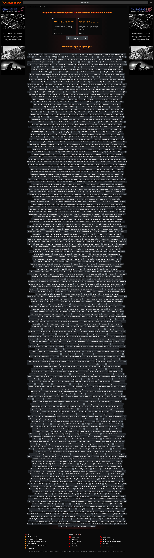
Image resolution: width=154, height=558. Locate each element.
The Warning (95, 479)
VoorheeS (89, 509)
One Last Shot (56, 354)
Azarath (112, 79)
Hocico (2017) (119, 236)
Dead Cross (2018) (73, 147)
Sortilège (112, 426)
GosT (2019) (64, 219)
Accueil (29, 7)
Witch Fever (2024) (79, 519)
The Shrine (105, 474)
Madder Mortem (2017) (91, 299)
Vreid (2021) (115, 509)
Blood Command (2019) (71, 102)
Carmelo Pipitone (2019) (87, 119)
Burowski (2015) (107, 114)
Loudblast (96, 294)
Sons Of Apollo (35, 426)
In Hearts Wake (75, 249)
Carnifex (107, 119)
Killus (102, 269)
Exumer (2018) (32, 194)
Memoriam (105, 311)
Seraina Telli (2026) (75, 406)
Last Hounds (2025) (117, 279)
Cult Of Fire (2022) (45, 139)
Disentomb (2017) (34, 166)
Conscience (49, 132)
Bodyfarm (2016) (66, 104)
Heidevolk (95, 231)
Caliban (88, 117)
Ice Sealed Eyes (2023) (88, 244)
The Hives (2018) (37, 464)
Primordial (82, 376)
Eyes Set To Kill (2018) (43, 194)
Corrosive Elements (36, 134)
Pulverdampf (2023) (96, 379)
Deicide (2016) (66, 154)
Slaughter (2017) (86, 419)
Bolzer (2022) (97, 104)
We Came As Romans (86, 514)
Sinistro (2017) (110, 414)
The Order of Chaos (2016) (64, 471)
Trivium (100, 491)
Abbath (30, 57)
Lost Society (87, 294)
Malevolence (98, 301)
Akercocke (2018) (32, 62)
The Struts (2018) (82, 476)
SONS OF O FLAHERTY (48, 426)
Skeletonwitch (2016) (62, 416)
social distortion (117, 421)
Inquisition (120, 251)
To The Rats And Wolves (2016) (90, 486)
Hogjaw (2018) (31, 239)
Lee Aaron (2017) (121, 281)
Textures (64, 449)
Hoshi (37, 241)
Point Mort (35, 371)
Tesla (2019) (39, 449)
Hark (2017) (114, 226)
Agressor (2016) (109, 59)
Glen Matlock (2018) (75, 214)
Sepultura (54, 406)
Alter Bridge (93, 64)
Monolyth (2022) (54, 324)
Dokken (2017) (34, 169)
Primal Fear (61, 376)
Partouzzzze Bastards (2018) (71, 364)
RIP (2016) (105, 391)
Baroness (83, 84)
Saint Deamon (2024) (86, 399)
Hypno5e (123, 241)
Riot (98, 391)
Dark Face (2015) (122, 142)
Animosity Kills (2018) (116, 67)
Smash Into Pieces (88, 421)
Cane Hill (44, 119)
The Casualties (66, 454)
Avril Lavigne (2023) (93, 79)
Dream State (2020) (106, 171)
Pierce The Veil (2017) (60, 369)
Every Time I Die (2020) (102, 189)
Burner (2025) (55, 114)
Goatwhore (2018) (120, 214)
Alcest (56, 62)
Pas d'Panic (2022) (85, 364)
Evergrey (91, 189)
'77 (30, 54)
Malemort (88, 301)
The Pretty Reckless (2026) (118, 471)
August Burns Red (118, 77)
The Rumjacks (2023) (83, 474)
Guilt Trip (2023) (37, 224)
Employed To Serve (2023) (92, 184)
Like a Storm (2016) (45, 289)
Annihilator (53, 69)
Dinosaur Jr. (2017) (44, 164)
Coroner (76, 132)
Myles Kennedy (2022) (73, 331)
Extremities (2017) (119, 191)
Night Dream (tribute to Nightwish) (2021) (94, 339)
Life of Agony (33, 289)
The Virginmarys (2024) (63, 479)
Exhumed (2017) (52, 191)
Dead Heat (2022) (100, 147)
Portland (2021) (104, 371)
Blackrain (51, 99)
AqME (120, 69)
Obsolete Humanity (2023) (73, 349)
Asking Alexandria (67, 74)
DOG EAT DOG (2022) (118, 166)
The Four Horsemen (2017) (93, 459)
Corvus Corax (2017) (49, 134)
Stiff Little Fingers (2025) (57, 434)
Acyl (96, 57)
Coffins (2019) (46, 129)
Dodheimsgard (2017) (106, 166)
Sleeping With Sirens (37, 421)
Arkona (98, 72)
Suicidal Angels (47, 439)
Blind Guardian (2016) (105, 99)
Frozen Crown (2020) (46, 209)
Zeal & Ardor (75, 526)
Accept (60, 57)
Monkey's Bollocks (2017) (118, 321)
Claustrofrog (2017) (113, 127)
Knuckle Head (119, 271)
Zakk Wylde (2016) (122, 524)
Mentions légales (33, 537)
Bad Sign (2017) (107, 82)
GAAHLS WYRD (33, 211)
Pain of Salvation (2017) (34, 361)
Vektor (53, 504)
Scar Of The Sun (95, 401)
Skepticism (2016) (74, 416)
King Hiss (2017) (57, 271)
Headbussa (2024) (107, 229)
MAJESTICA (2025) (65, 301)
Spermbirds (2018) (63, 429)
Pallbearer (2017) (66, 361)
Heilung (103, 231)
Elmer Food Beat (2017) (38, 184)
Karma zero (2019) (71, 266)
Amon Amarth (121, 64)
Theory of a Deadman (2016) (66, 481)
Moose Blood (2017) (116, 324)
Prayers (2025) (90, 374)
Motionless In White (116, 326)
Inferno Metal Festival (91, 251)
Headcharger (117, 229)
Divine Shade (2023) (80, 166)
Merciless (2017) (59, 314)
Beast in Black (53, 87)
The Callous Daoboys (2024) (52, 454)
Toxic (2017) (61, 489)
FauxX (123, 194)
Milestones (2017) (75, 319)
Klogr (93, 271)
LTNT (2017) (115, 294)
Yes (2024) (88, 524)
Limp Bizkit (64, 289)
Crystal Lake (119, 137)
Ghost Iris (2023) (33, 214)
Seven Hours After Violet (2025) (50, 409)
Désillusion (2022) (120, 156)
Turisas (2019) (84, 494)
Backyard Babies (49, 82)
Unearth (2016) (53, 499)
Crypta (89, 137)
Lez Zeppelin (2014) (118, 286)
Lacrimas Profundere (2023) (49, 279)
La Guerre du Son (116, 276)
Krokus (71, 276)
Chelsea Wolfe (91, 124)
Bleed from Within (70, 99)
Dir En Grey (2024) (65, 164)
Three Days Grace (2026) (34, 484)
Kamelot (94, 264)
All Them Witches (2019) (42, 64)
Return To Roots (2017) (37, 391)
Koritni (97, 274)
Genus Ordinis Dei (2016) (89, 211)
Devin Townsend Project (118, 159)
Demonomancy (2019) (35, 156)
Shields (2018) (119, 409)
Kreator (43, 276)
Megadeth (33, 311)
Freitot (111, 206)
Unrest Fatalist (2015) (87, 499)
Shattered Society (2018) (108, 409)
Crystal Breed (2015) (108, 137)
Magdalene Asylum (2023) (116, 299)
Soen (42, 424)
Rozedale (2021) (87, 396)
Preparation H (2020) (100, 374)
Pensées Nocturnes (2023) (41, 366)
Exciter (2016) (33, 191)
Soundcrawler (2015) (50, 429)
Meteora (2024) (32, 316)
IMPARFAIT (90, 246)
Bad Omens (85, 82)
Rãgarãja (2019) (99, 381)
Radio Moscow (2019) (88, 381)
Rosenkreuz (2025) (43, 396)
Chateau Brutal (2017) (80, 124)
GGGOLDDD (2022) (113, 211)
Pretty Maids (120, 374)
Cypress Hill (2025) (80, 139)
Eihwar (122, 179)
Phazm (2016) (116, 366)
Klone (99, 271)
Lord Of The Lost (41, 294)
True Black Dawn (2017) (41, 494)
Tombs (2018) (103, 486)
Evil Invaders (114, 189)
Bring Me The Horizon (65, 109)
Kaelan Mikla (67, 264)
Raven (68, 384)
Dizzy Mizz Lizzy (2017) (93, 166)
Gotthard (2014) (72, 219)
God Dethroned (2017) (39, 216)
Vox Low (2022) (107, 509)
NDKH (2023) (93, 334)
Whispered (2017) (70, 516)
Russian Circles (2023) (120, 396)
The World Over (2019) (36, 481)
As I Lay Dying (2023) (108, 72)
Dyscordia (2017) (105, 176)
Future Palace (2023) (119, 209)
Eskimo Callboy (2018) (46, 189)
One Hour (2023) (46, 354)
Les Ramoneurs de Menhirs (54, 286)
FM (33, 204)
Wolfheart (42, 521)
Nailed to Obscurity (37, 334)
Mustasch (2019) (119, 329)
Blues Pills (47, 104)
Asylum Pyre (119, 74)
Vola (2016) (60, 509)
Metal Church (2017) (109, 314)
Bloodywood (38, 104)
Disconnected (120, 164)
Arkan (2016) (91, 72)
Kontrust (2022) (90, 274)
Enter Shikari (33, 186)
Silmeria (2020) (63, 414)
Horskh (30, 241)
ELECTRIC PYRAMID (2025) (93, 181)
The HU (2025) (47, 464)
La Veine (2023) (36, 279)
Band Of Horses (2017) (73, 84)
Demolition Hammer (102, 154)
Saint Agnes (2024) (74, 399)
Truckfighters (116, 491)
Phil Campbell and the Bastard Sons (41, 369)
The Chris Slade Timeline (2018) (116, 454)
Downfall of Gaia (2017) (117, 169)
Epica (92, 186)
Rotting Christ (65, 396)
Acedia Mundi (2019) (81, 57)
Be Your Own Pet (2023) (120, 84)
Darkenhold (73, 144)
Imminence (56, 246)
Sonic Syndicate (118, 424)
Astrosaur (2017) (109, 74)
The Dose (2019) (67, 459)
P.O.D (103, 359)
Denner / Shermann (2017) (66, 156)
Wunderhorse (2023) (112, 521)
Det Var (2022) (54, 159)
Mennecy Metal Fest (117, 311)
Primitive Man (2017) (72, 376)
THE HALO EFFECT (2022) (93, 461)
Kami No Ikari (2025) (118, 264)
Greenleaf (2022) (79, 221)
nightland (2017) (120, 339)
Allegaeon (53, 64)
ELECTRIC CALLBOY (79, 181)
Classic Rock (75, 546)
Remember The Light (35, 389)
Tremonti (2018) (120, 489)
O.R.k (122, 346)
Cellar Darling (43, 124)
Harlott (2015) (122, 226)
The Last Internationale (39, 466)
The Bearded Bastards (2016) (71, 451)
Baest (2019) (40, 84)
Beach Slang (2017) (33, 87)
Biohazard (60, 92)
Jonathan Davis (116, 259)
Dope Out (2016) (69, 169)
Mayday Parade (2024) (94, 309)
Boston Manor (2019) (84, 107)
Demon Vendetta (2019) (116, 154)
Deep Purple (101, 152)
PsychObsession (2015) (68, 379)
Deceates (74, 152)
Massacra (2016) (100, 306)
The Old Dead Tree (34, 471)
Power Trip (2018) (34, 374)
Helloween (83, 234)
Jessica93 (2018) (86, 256)
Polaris (51, 371)
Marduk (104, 304)
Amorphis (35, 67)
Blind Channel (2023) (92, 99)
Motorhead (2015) (49, 329)
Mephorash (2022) (49, 314)
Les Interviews (107, 537)
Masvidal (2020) (36, 309)
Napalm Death (62, 334)
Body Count (56, 104)
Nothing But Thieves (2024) (36, 346)
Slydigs (65, 421)
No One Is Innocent (96, 341)
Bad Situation (117, 82)
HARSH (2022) (35, 229)
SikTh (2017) (42, 414)
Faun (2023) (116, 194)
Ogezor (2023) (71, 351)
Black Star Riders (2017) (49, 97)
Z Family (112, 524)
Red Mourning (46, 386)
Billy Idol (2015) (32, 92)
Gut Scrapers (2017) (67, 224)
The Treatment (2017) (116, 476)
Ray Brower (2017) (86, 384)
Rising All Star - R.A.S (38, 394)
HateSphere (59, 229)
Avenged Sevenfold (80, 79)
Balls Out (48, 84)
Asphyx (77, 74)
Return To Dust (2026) (119, 389)
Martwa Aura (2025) (78, 306)
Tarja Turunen (56, 446)
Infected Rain (78, 251)
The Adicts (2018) (97, 449)
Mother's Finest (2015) (93, 326)
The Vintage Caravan (48, 479)
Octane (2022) (114, 349)
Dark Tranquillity (63, 144)
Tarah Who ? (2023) (45, 446)
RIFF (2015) (81, 391)
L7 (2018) (107, 276)
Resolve (97, 389)
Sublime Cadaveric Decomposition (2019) (103, 436)
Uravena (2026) (32, 501)
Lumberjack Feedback (119, 296)
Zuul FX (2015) (84, 526)
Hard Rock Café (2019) (87, 226)
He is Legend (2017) (96, 229)
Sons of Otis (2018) (62, 426)
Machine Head (78, 299)
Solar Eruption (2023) (59, 424)
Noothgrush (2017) (66, 344)
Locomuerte (59, 291)
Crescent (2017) (35, 137)
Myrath (83, 331)
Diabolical (67, 161)
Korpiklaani (112, 274)
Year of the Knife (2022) (78, 524)
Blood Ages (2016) (58, 102)
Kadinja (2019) (58, 264)
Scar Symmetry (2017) (107, 401)
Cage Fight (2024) (64, 117)
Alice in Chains (96, 62)
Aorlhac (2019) (92, 69)
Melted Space (75, 311)
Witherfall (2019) (106, 519)
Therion (97, 481)
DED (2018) (82, 152)
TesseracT (46, 449)
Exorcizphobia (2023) (98, 191)
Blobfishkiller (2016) (47, 102)
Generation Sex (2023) (75, 211)
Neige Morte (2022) (75, 336)
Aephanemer (36, 59)
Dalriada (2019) (80, 142)
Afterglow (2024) (72, 59)
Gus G (57, 224)
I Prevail (67, 244)
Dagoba (121, 139)
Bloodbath (93, 102)
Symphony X (43, 444)
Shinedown (34, 411)
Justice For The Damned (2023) (104, 261)
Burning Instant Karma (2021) (80, 114)
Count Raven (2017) (74, 134)
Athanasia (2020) (44, 77)
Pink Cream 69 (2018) (72, 369)
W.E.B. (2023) (50, 511)
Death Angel (106, 149)
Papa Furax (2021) (101, 361)
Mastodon (121, 306)
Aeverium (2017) (62, 59)
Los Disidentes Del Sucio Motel (73, 294)
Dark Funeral (34, 144)
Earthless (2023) (62, 179)
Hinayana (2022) (95, 236)
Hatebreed (49, 229)
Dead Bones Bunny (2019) (45, 147)
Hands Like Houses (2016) (35, 226)
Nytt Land (115, 346)
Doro (99, 169)
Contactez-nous (32, 543)
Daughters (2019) (105, 144)
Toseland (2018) (33, 489)
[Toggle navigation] (150, 2)
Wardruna (120, 511)
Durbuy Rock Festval (106, 174)
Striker (77, 436)
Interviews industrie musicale (112, 541)
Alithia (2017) (30, 64)
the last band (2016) (115, 464)
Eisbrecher (60, 181)
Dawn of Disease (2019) (118, 144)
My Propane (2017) (46, 331)
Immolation (66, 246)
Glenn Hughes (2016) (87, 214)
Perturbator (77, 366)
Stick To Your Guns (34, 434)
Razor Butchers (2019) (109, 384)
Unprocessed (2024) (75, 499)
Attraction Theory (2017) (78, 77)
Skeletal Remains (50, 416)
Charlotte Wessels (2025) (66, 124)
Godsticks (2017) (87, 216)
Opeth (80, 354)
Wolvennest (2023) (53, 521)
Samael (96, 399)
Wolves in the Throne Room (67, 521)
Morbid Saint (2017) (37, 326)
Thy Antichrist (85, 484)
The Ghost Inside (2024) (38, 461)
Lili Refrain (54, 289)
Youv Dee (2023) (103, 524)
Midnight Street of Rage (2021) (117, 316)
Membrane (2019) (95, 311)
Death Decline (116, 149)
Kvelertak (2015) (80, 276)
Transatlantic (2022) (90, 489)
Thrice (44, 484)
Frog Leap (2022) (120, 206)
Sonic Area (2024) (106, 424)
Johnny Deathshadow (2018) (102, 259)
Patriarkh (103, 364)
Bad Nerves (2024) (75, 82)
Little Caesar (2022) (119, 289)
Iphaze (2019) (77, 254)
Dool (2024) (60, 169)
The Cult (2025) (46, 456)
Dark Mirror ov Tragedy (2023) (48, 144)
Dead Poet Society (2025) (39, 149)
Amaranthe (103, 64)
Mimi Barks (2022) (86, 319)
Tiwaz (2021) (77, 486)
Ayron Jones (104, 79)
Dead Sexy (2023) (51, 149)
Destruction (45, 159)
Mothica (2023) (104, 326)
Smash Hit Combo (75, 421)
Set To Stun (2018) (110, 406)
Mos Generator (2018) (66, 326)
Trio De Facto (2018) (82, 491)
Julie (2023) (78, 261)
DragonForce (75, 171)
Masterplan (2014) (111, 306)
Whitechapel (91, 516)
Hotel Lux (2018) (58, 241)
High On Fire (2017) (59, 236)
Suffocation (36, 439)
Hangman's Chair (48, 226)
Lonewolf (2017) (91, 291)
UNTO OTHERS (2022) (111, 499)
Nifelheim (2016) (66, 339)
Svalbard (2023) (62, 441)
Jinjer (119, 256)
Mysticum (109, 331)
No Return (107, 341)
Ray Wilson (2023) (96, 384)
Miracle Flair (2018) (34, 321)
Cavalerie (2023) (105, 122)
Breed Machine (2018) (51, 109)
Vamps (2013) (81, 501)
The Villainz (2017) (36, 479)
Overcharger (120, 356)
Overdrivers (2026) (39, 359)
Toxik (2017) (80, 489)
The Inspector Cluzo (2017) (59, 464)
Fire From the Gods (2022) (41, 199)
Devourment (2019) (46, 161)
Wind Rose (48, 519)
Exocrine (81, 191)
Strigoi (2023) (69, 436)
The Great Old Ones (66, 461)
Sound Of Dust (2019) (38, 429)
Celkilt (34, 124)
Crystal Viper (34, 139)
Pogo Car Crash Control (115, 369)
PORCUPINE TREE (68, 371)
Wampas (101, 511)
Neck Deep (31, 336)
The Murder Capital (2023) (55, 469)
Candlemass (36, 119)
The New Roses (68, 469)
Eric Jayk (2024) (121, 186)
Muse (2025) (110, 329)
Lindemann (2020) (74, 289)
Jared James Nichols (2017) (39, 256)
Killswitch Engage (92, 269)
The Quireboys (46, 474)
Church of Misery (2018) (85, 127)
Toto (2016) (53, 489)
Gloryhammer (99, 214)
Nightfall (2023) (111, 339)
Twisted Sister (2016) (113, 494)
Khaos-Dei (62, 269)
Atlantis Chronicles (56, 77)
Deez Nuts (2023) (111, 152)
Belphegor (94, 87)
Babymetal (120, 79)
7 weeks (73, 54)
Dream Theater (117, 171)
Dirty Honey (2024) (100, 164)
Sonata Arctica (95, 424)
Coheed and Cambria (57, 129)
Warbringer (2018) (110, 511)
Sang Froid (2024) (105, 399)
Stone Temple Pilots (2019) (110, 434)
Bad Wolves (31, 84)
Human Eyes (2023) (102, 241)
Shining (42, 411)
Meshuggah (98, 314)
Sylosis (120, 441)
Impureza (46, 249)
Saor (124, 399)
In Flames (65, 249)
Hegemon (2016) (86, 231)
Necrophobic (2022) (53, 336)
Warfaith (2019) (31, 514)
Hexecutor (117, 234)
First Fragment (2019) (91, 199)
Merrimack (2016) (78, 314)
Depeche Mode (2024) (80, 156)
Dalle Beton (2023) (69, 142)
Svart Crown (71, 441)
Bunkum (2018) (46, 114)
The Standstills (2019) (48, 476)
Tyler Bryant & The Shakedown (38, 496)
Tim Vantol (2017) (48, 486)
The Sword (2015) (92, 476)
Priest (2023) (31, 376)
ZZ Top (92, 526)
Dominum (43, 169)
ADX (124, 57)
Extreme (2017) (109, 191)
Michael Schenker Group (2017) (89, 316)
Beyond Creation (69, 89)
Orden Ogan (54, 356)
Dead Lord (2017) (121, 147)
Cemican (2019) (54, 124)
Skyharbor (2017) (61, 419)
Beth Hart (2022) (43, 89)
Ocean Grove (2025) (95, 349)
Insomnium (49, 254)
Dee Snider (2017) (91, 152)
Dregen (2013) (43, 174)
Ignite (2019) (107, 244)
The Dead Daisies (93, 456)
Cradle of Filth (99, 134)
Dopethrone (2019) (90, 169)
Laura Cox (63, 281)
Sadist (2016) (64, 399)
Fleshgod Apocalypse (78, 201)
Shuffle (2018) (80, 411)
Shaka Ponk (84, 409)
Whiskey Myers (58, 516)
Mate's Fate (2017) (46, 309)
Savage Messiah (58, 401)
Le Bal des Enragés (87, 281)
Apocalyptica (102, 69)
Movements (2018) (71, 329)
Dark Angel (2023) (111, 142)
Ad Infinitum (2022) (105, 57)
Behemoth (75, 87)
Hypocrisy (31, 244)
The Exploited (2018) (78, 459)
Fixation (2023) (49, 201)
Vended (60, 504)
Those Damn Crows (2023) (109, 481)
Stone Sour (97, 434)
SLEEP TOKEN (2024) (120, 419)
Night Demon (76, 339)
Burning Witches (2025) (95, 114)
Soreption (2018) (103, 426)
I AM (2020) (48, 244)
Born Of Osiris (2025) (61, 107)
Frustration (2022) (58, 209)
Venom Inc (75, 504)
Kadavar (49, 264)
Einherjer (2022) (51, 181)
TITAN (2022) (69, 486)
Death (97, 149)
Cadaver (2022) (54, 117)
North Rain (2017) (87, 344)
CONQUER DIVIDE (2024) (38, 132)
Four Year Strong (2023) (108, 204)
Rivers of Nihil (81, 394)
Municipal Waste (100, 329)
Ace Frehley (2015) (70, 57)
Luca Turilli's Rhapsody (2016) (35, 296)
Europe (73, 189)
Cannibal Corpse (55, 119)
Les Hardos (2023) (105, 284)
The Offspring (118, 469)
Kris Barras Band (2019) (54, 276)
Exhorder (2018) (42, 191)
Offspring (62, 351)
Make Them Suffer (77, 301)
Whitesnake (101, 516)
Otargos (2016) (86, 356)
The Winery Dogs (117, 479)
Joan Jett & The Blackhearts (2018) (64, 259)
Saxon (85, 401)
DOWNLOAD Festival (37, 171)
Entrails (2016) (75, 186)
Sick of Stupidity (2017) (108, 411)
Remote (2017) (47, 389)
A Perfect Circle (108, 54)
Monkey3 (36, 324)
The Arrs (36, 451)
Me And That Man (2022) (115, 309)
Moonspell (105, 324)
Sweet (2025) (90, 441)
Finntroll (118, 196)
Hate (42, 229)
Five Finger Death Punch (36, 201)
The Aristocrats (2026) (119, 449)
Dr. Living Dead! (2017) (64, 171)
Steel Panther (84, 431)
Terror (31, 449)
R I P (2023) (78, 381)
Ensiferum (109, 184)
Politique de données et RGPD (36, 541)
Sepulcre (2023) (45, 406)
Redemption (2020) (93, 386)
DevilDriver (83, 159)
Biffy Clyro (120, 89)
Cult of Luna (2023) (56, 139)
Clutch (122, 127)
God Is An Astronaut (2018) (53, 216)
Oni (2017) (66, 354)
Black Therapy (75, 97)
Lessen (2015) (108, 286)
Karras (90, 266)
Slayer (101, 419)
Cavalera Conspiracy (93, 122)
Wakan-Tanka (68, 511)
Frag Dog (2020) (45, 206)
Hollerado (66, 239)
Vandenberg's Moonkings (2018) (95, 501)
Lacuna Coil (61, 279)
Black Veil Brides (87, 97)
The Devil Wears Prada (119, 456)
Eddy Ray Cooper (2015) (74, 179)
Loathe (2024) (50, 291)
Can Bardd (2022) (110, 117)
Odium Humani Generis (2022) (38, 351)
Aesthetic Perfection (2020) (50, 59)
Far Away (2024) (94, 194)
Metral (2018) (41, 316)
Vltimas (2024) (45, 509)
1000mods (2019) (38, 54)
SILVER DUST (72, 414)
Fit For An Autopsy (113, 199)
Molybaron (106, 321)
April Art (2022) (112, 69)
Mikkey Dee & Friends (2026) (61, 319)
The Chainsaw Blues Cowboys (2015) (82, 454)
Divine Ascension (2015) (67, 166)
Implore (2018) (38, 249)
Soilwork (48, 424)
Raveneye (75, 384)
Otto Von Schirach (96, 356)
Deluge (81, 154)
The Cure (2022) (55, 456)
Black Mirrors (70, 94)
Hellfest (65, 234)
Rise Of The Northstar (115, 391)
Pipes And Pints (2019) (86, 369)
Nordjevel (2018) (77, 344)
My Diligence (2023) (34, 331)
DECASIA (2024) (65, 152)
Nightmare (33, 341)
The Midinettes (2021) (116, 466)
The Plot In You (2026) (104, 471)
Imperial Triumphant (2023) (115, 246)
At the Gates (34, 77)
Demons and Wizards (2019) (49, 156)
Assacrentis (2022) (86, 74)
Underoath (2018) (43, 499)
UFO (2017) (64, 496)
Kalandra (77, 264)
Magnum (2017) (44, 301)
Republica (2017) (88, 389)
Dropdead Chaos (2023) (54, 174)
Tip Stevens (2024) (59, 486)
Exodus (88, 191)
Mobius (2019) (98, 321)
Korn (104, 274)
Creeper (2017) (119, 134)
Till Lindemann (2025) (36, 486)
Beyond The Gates (94, 89)
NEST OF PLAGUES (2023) (95, 336)
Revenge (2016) (49, 391)
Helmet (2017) (100, 234)
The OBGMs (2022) (107, 469)
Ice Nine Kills (76, 244)
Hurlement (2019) (113, 241)
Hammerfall (107, 224)
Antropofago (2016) (82, 69)
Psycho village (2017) (54, 379)
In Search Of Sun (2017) (102, 249)
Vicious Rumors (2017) (48, 506)
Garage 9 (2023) (52, 211)
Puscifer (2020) (33, 381)
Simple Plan (90, 414)
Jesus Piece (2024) (96, 256)
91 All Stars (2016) (83, 54)
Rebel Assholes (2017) (35, 386)
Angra (79, 67)
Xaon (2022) (38, 524)
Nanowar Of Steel (50, 334)
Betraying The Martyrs (55, 89)
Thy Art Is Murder (97, 484)
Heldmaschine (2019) (113, 231)
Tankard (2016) (119, 444)
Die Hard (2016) (90, 161)
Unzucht (121, 499)
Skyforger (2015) (51, 419)
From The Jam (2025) (34, 209)
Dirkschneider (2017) (76, 164)
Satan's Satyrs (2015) (38, 401)
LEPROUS (71, 284)
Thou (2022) (121, 481)
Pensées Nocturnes (55, 366)
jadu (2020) (103, 254)
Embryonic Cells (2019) (68, 184)
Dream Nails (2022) (95, 171)
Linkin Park (99, 289)
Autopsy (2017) (42, 79)
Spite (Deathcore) (104, 429)
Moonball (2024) (75, 324)
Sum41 (98, 439)
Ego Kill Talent (104, 179)
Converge (58, 132)
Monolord (44, 324)
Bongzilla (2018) (116, 104)
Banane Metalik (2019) (59, 84)
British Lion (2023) (78, 109)
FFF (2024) (97, 196)
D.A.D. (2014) (97, 139)
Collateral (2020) (70, 129)
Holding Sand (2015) (56, 239)
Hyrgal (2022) (39, 244)
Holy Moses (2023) (104, 239)
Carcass (76, 119)
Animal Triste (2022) (89, 67)
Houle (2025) (67, 241)
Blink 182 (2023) (117, 99)
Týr (50, 496)
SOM (87, 424)
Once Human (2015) (35, 354)
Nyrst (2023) (107, 346)
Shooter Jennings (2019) (68, 411)
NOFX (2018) (46, 344)
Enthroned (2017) (53, 186)
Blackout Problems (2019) (39, 99)
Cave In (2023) (114, 122)
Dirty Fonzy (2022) (88, 164)
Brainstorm (106, 107)
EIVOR (68, 181)
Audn (97, 77)
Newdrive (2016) (44, 339)
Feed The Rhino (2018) (67, 196)
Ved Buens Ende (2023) (120, 501)
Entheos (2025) (44, 186)
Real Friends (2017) (121, 384)
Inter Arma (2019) (59, 254)
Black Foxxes (33, 94)
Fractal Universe (34, 206)
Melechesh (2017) (65, 311)
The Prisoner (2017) (35, 474)
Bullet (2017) (94, 112)
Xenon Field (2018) (47, 524)
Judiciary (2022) (69, 261)
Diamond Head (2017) (79, 161)
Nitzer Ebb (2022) (71, 341)
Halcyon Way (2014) (87, 224)
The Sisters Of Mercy (117, 474)
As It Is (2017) (118, 72)
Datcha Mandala (84, 144)
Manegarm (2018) (48, 304)
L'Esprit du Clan (98, 276)
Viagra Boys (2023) (36, 506)
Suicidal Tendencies (60, 439)
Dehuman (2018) (57, 154)
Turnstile (92, 494)
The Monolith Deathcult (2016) (39, 469)
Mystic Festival (99, 331)
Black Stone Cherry (63, 97)
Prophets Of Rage (33, 379)
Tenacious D (110, 446)
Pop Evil (58, 371)
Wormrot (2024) (92, 521)
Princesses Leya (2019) (94, 376)
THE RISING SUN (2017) (71, 474)
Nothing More (49, 346)
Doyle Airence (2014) (50, 171)
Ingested (103, 251)
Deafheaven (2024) (89, 149)
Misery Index (55, 321)
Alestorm (76, 62)
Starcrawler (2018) (116, 429)
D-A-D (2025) (89, 139)
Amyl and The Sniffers (46, 67)
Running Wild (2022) (107, 396)
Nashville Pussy (83, 334)
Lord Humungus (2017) (118, 291)
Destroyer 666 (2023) (33, 159)
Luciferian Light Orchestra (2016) (89, 296)
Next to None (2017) (55, 339)
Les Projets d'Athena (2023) (38, 286)
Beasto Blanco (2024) (65, 87)
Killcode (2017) (72, 269)
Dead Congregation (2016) (60, 147)
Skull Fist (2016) (32, 419)
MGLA (48, 316)
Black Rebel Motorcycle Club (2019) (99, 94)
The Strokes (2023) (71, 476)
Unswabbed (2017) (99, 499)
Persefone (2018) (67, 366)
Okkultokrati (89, 351)
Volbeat (67, 509)
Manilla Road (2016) (77, 304)
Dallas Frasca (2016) (57, 142)
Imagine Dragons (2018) (45, 246)
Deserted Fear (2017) (108, 156)
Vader (57, 501)
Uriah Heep (41, 501)
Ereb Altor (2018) (110, 186)
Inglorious (111, 251)
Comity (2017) (101, 129)
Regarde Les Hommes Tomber (115, 386)
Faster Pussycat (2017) (106, 194)
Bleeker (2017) (82, 99)
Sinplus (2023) (119, 414)
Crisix (43, 137)
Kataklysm (108, 266)
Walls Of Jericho (79, 511)
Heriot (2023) (109, 234)
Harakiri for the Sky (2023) (73, 226)
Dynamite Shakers (93, 176)
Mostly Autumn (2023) (80, 326)
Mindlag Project (111, 319)
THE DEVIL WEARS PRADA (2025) (41, 459)
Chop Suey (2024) (59, 127)
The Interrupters (73, 464)
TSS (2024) (66, 494)
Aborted (46, 57)
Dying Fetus (56, 176)
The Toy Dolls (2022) (104, 476)
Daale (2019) (113, 139)
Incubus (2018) (59, 251)
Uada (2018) (57, 496)
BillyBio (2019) (51, 92)
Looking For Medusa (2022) (104, 291)
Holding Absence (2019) (42, 239)
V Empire (50, 501)
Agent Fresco (98, 59)
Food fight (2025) (60, 204)
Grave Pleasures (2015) (48, 221)
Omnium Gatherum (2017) (117, 351)
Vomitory (81, 509)
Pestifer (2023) (86, 366)
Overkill (48, 359)
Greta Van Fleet (90, 221)
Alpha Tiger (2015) (83, 64)
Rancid (39, 384)
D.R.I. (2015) (105, 139)
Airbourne (117, 59)
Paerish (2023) (110, 359)
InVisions (68, 254)
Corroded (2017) (100, 132)
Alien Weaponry (120, 62)
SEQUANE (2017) (64, 406)
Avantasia (61, 79)
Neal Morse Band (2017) (115, 334)
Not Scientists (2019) (118, 344)
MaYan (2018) (83, 309)
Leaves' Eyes (111, 281)
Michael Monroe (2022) (59, 316)
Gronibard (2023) (119, 221)
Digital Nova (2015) (112, 161)
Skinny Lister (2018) (108, 416)
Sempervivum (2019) (101, 404)
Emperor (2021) (80, 184)
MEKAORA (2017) (54, 311)
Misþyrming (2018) (77, 321)
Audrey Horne (106, 77)
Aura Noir (32, 79)
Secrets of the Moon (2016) (70, 404)
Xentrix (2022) (57, 524)
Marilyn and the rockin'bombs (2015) (39, 306)
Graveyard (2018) (59, 221)
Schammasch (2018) (36, 404)
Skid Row (83, 416)
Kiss (75, 271)
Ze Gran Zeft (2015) (64, 526)
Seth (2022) (119, 406)
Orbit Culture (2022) (34, 356)
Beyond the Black (81, 89)
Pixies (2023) (96, 369)
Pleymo (103, 369)
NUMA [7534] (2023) (88, 346)
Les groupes (75, 537)
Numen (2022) (99, 346)
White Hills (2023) (80, 516)
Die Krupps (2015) (100, 161)
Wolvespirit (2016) (82, 521)
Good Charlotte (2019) (115, 216)
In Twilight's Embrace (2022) (36, 251)
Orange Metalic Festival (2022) (104, 354)
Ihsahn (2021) (122, 244)
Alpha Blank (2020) (72, 64)
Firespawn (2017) (69, 199)
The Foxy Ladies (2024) (107, 459)
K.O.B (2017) (117, 261)
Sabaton (30, 399)
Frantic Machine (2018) (77, 206)
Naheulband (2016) (120, 331)
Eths (67, 189)
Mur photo (106, 544)
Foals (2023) (40, 204)
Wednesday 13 (112, 514)
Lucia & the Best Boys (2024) (52, 296)
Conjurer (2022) (118, 129)
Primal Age (52, 376)
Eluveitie (49, 184)
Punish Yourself (108, 379)
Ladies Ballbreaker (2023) (74, 279)
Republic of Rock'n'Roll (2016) (75, 389)
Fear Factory (37, 196)
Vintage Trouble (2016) (91, 506)
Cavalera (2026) (81, 122)
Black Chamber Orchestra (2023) (85, 92)
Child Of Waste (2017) (34, 127)
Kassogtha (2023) (99, 266)
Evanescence (82, 189)
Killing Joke (81, 269)
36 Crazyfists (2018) (57, 54)
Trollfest (107, 491)
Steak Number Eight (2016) (71, 431)
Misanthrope (44, 321)
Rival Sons (71, 394)
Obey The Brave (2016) (42, 349)
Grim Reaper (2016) (102, 221)
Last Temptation (43, 281)
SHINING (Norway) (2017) (54, 411)
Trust (51, 494)
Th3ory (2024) (72, 449)
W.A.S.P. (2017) (41, 511)
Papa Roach (111, 361)
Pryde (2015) (44, 379)
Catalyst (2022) (58, 122)
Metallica (119, 314)
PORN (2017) (79, 371)
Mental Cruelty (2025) (37, 314)
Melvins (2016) (85, 311)
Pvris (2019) (51, 381)
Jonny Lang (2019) (38, 261)
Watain (53, 514)
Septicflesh (35, 406)
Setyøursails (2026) (36, 409)
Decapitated (55, 152)
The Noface (97, 469)
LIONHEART (108, 289)
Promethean (115, 376)
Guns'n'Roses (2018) (48, 224)
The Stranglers (59, 476)
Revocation (58, 391)
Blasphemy (59, 99)
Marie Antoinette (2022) (115, 304)
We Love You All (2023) (100, 514)
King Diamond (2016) (111, 269)
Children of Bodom (47, 127)
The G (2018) (117, 459)
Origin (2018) (63, 356)
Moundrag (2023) (59, 329)
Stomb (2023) (75, 434)
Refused (102, 386)
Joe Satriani (89, 259)
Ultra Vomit (105, 496)
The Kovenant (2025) (103, 464)
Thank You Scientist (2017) (85, 449)
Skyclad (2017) (42, 419)
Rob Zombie (102, 394)
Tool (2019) (120, 486)
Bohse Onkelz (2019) (77, 104)
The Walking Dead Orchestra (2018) (79, 479)
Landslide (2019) (106, 279)
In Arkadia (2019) (56, 249)
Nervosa (84, 336)
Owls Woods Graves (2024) (68, 359)
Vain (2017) (64, 501)
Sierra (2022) (34, 414)
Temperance (92, 446)
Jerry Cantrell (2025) (63, 256)
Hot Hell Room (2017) (46, 241)
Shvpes (87, 411)
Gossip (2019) (55, 219)
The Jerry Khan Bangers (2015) (88, 464)
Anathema (58, 67)
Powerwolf (67, 374)
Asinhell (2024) (56, 74)
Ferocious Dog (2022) (79, 196)
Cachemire (44, 117)
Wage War (58, 511)
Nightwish (42, 341)
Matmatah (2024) (56, 309)
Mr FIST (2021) (89, 329)
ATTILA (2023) (67, 77)
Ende (102, 184)
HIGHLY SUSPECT (83, 236)
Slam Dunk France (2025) (74, 419)
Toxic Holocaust (70, 489)
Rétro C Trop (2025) (107, 389)
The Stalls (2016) (36, 476)
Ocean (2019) (84, 349)
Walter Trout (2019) (91, 511)
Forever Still (80, 204)
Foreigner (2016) (71, 204)
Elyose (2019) (57, 184)
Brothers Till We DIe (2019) (116, 109)
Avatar (69, 79)
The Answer (107, 449)
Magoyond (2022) (54, 301)
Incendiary (49, 251)
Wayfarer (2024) (62, 514)
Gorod (48, 219)
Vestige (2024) (109, 504)
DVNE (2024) (47, 176)
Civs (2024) (96, 127)
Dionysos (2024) (54, 164)
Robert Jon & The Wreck (115, 394)
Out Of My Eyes (109, 356)
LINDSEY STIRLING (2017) (87, 289)
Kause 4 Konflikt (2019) (43, 269)
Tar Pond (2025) (35, 446)
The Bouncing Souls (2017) (37, 454)
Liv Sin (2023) (32, 291)
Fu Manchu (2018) (69, 209)
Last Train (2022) (54, 281)
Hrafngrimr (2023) (91, 241)
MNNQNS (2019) (88, 321)
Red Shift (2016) (57, 386)
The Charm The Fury (99, 454)
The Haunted (105, 461)
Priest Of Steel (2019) (41, 376)
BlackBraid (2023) (98, 97)
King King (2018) (67, 271)
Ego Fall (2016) (94, 179)
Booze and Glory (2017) (39, 107)
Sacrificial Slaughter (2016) (52, 399)
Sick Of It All (96, 411)
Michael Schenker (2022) (73, 316)
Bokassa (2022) (88, 104)
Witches (88, 519)
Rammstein (31, 384)
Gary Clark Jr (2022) (63, 211)
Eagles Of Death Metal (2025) (36, 179)
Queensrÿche (69, 381)
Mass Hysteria (89, 306)
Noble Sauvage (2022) (36, 344)
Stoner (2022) (122, 434)
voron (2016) (98, 509)
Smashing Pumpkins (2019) (103, 421)
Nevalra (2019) (107, 336)
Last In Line (32, 281)
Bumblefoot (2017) (36, 114)
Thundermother (62, 484)
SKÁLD (40, 416)
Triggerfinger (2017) (70, 491)
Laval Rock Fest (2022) (74, 281)
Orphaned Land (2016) (75, 356)
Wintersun (68, 519)
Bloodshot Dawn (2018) (117, 102)
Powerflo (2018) (44, 374)
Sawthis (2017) (77, 401)
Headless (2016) (32, 231)
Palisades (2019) (55, 361)
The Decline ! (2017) (105, 456)
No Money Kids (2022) (83, 341)
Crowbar (67, 137)
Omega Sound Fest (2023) (102, 351)
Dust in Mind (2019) (37, 176)
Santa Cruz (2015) (116, 399)
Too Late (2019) (112, 486)
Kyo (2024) (89, 276)
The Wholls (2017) (106, 479)
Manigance (66, 304)
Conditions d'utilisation (35, 539)
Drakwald (84, 171)
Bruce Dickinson (36, 112)
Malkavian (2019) (108, 301)
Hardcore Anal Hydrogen (102, 226)
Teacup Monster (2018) (81, 446)
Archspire (74, 72)
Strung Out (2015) (86, 436)
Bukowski (86, 112)
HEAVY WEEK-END (74, 231)
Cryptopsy (97, 137)
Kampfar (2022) (48, 266)
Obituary (52, 349)
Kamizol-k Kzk (37, 266)
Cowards (90, 134)
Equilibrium (100, 186)
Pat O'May (94, 364)
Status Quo (48, 431)
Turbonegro (74, 494)
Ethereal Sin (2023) (58, 189)
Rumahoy (96, 396)
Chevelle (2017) (118, 124)
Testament (55, 449)
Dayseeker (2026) (32, 147)
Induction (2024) (68, 251)
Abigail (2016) (38, 57)
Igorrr (114, 244)
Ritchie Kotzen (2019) (52, 394)
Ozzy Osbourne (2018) (94, 359)
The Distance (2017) (56, 459)
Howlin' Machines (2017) (78, 241)
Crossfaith (58, 137)
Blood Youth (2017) (84, 102)
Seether (81, 404)
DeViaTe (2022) (63, 159)
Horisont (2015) (114, 239)
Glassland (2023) (64, 214)
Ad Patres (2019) (116, 57)
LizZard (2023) (41, 291)
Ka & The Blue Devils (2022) (37, 264)
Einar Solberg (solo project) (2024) (37, 181)
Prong (123, 376)
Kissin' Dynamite (84, 271)
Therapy (90, 481)
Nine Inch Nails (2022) (59, 341)
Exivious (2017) (72, 191)
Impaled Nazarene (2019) (78, 246)
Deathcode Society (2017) (34, 152)
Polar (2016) (44, 371)
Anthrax (72, 69)
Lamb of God (86, 279)
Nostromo (107, 344)
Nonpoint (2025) (55, 344)
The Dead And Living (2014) (79, 456)
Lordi (50, 294)
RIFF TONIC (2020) (91, 391)
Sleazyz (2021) (109, 419)
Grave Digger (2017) (35, 221)
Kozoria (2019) (35, 276)
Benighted (33, 89)
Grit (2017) (111, 221)
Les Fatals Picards (93, 284)
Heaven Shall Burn (61, 231)
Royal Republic (76, 396)
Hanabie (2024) (117, 224)
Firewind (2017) (80, 199)
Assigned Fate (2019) (98, 74)
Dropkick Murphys (67, 174)
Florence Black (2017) (105, 201)
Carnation (98, 119)
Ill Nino (34, 246)
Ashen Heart (46, 74)
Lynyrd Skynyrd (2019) (53, 299)
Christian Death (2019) (71, 127)
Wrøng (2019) (101, 521)
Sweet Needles (99, 441)
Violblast (101, 506)
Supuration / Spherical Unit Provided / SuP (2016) (43, 441)
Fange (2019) (85, 194)
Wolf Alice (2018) (33, 521)
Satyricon (48, 401)
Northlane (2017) (98, 344)
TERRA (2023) (119, 446)
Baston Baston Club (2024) (96, 84)
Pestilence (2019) (96, 366)
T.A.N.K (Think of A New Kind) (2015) (73, 444)
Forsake (89, 204)
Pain (118, 359)
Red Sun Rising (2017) (69, 386)
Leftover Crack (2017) (34, 284)
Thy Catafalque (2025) (111, 484)
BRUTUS (54, 112)
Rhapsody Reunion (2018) (70, 391)
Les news (74, 544)
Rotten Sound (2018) (54, 396)
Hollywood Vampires (91, 239)
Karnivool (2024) (82, 266)
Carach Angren (66, 119)
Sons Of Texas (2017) (74, 426)
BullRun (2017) (119, 112)
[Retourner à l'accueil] (12, 2)
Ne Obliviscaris (102, 334)
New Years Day (33, 339)
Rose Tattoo (32, 396)
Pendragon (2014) (121, 364)
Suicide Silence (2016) (89, 439)
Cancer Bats (120, 117)
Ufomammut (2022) (74, 496)
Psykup (86, 379)
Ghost (121, 211)
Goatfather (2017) (110, 214)
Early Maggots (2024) (51, 179)
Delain (74, 154)
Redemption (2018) (81, 386)
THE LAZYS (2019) (52, 466)
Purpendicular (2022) (120, 379)
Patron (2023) (111, 364)
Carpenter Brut (47, 122)
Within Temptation (118, 519)
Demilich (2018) (90, 154)
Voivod (52, 509)
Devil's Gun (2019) (73, 159)
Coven (82, 134)
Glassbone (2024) (53, 214)
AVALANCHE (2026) (52, 79)
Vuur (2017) (33, 511)
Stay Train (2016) (58, 431)
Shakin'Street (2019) (95, 409)
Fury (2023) (110, 209)
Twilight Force (101, 494)
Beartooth (43, 87)
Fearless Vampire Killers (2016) (51, 196)
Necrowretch (63, 336)
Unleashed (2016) (63, 499)
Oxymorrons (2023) (81, 359)
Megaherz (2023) (43, 311)
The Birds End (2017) (85, 451)
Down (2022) (106, 169)
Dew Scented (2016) (57, 161)
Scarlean (118, 401)
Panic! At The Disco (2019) (79, 361)
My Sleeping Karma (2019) (59, 331)
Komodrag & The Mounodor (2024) (75, 274)
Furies (102, 209)
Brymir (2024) (77, 112)
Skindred (98, 416)
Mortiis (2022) (47, 326)
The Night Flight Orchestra (83, 469)
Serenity (85, 406)
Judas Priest (59, 261)
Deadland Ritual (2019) (64, 149)
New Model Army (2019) (119, 336)
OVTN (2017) (56, 359)
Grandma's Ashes (108, 219)
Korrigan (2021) (122, 274)
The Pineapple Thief (78, 471)
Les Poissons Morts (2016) (118, 284)
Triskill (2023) (92, 491)
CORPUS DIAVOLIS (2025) (88, 132)
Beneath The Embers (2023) (106, 87)
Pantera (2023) (91, 361)
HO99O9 (111, 236)
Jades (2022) (95, 254)
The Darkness (65, 456)
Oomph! (73, 354)
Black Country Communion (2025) (104, 92)
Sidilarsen (119, 411)
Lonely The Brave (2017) (79, 291)
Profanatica (105, 376)
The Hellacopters (116, 461)
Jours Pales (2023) (49, 261)
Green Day (69, 221)
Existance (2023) (62, 191)
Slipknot (49, 421)
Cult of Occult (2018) (67, 139)
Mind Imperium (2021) (99, 319)
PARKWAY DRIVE (45, 364)
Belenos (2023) (85, 87)
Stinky (67, 434)
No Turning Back (118, 341)
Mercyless (68, 314)
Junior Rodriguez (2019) (88, 261)
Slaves (95, 419)
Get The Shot (102, 211)
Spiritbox (81, 429)
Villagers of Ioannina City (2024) (64, 506)
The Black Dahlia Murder (112, 451)
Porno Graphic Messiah (91, 371)
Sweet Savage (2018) (111, 441)
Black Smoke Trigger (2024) (117, 94)
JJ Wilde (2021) (49, 259)
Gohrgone (97, 216)
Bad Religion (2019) (96, 82)
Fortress (97, 204)
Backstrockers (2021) (37, 82)
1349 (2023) (47, 54)
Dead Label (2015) (111, 147)
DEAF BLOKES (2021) (77, 149)
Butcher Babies (34, 117)
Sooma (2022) (84, 426)
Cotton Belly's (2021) (61, 134)
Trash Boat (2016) (110, 489)
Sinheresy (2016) (100, 414)
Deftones (35, 154)
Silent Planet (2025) (52, 414)
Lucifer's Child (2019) (73, 296)
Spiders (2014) (73, 429)
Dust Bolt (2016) (119, 174)
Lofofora (68, 291)
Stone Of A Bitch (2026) (86, 434)
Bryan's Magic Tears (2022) (66, 112)
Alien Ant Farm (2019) (108, 62)
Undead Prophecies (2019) (118, 496)
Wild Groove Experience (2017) (114, 516)
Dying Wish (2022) (66, 176)
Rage (107, 381)
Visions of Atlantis (33, 509)
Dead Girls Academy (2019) (87, 147)
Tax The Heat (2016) (68, 446)
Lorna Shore (58, 294)
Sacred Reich (39, 399)
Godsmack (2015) (77, 216)
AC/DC (53, 57)
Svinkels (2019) (81, 441)
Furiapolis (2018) (94, 209)
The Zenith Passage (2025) (51, 481)
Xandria (30, 524)
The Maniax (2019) (104, 466)
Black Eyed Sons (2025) (120, 92)
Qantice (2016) (59, 381)
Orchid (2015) (45, 356)
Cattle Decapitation (69, 122)
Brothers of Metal (102, 109)
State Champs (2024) (37, 431)
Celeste (122, 122)
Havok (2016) (85, 229)
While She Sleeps (36, 516)
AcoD (91, 57)
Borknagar (50, 107)
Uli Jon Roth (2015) (95, 496)
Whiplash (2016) (48, 516)
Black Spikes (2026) (37, 97)
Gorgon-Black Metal (38, 219)
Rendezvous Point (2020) (59, 389)
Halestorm (97, 224)
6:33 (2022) (66, 54)
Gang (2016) (43, 211)
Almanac (62, 64)
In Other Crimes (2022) (88, 249)
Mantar (96, 304)
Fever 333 (90, 196)
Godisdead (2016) (66, 216)
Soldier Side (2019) (71, 424)
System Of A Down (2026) (55, 444)
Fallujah (77, 194)
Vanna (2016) (108, 501)
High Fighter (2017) (48, 236)
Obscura (61, 349)
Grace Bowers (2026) (83, 219)
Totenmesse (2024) (44, 489)
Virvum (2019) (119, 506)
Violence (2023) (110, 506)
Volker (74, 509)
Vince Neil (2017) (78, 506)
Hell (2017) (123, 231)
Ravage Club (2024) (59, 384)
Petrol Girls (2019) (107, 366)
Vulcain (122, 509)
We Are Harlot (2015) (72, 514)
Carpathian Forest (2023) (34, 122)
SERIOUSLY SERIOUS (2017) (97, 406)
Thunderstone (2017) (74, 484)
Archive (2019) (66, 72)
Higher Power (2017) (71, 236)
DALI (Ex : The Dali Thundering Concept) (39, 142)
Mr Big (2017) (80, 329)
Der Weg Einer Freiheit (94, 156)
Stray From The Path (58, 436)
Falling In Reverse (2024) (66, 194)
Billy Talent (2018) (42, 92)
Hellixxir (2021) (74, 234)
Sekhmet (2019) (90, 404)
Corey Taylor (68, 132)
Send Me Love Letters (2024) (115, 404)
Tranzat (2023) (100, 489)
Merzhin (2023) (89, 314)
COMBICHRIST (80, 129)
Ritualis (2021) (63, 394)
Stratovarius (46, 436)
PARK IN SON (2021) (33, 364)
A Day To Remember (95, 54)
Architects (56, 72)
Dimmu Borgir (32, 164)
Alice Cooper (85, 62)
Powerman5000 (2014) (56, 374)
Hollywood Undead (77, 239)
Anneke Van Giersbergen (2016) (39, 69)
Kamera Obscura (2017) (105, 264)
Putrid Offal (42, 381)
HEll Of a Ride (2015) (55, 234)
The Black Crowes (98, 451)
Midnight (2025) (103, 316)
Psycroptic (78, 379)
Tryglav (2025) (58, 494)
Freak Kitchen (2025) (90, 206)
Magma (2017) (35, 301)
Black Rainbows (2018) (83, 94)
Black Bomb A (70, 92)
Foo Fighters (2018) (50, 204)
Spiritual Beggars (91, 429)
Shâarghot (74, 409)
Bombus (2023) (106, 104)
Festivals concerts (108, 546)
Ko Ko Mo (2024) (32, 274)
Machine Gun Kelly (66, 299)
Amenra (112, 64)
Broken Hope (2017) (90, 109)
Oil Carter (79, 351)
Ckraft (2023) (103, 127)
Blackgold (118, 97)
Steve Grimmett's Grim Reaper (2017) (101, 431)
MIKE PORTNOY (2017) (36, 319)
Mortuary (55, 326)
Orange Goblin (89, 354)
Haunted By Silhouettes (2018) (73, 229)
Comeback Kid (91, 129)
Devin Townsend (104, 159)
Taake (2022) (87, 444)
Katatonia (117, 266)
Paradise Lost (121, 361)
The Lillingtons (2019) (64, 466)
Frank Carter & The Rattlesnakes (60, 206)
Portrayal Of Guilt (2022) (115, 371)
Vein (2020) (47, 504)
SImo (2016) (82, 414)
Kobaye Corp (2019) (43, 274)
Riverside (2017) (92, 394)
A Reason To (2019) (120, 54)
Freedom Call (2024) (102, 206)
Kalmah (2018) (85, 264)
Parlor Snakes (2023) (57, 364)
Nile (49, 341)
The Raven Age (58, 474)
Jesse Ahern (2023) (75, 256)
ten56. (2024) (101, 446)
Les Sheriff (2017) (82, 286)
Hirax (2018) (104, 236)
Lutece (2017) (34, 299)
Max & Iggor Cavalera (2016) (70, 309)
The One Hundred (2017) (48, 471)
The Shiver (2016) (95, 474)
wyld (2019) (122, 521)
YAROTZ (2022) (66, 524)
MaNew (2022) (58, 304)
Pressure (111, 374)
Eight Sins (114, 179)
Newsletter (31, 548)
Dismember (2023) (45, 166)
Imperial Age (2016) (101, 246)
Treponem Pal (37, 491)
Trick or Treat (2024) (58, 491)
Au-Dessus (89, 77)
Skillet (91, 416)
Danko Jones (89, 142)
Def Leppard (122, 152)
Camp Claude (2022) (98, 117)
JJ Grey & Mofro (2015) (38, 259)
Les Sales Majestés (70, 286)
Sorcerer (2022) (94, 426)
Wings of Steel (58, 519)
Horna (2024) (123, 239)
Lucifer (63, 296)
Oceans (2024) (105, 349)
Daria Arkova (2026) (100, 142)
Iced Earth (98, 244)
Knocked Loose (108, 271)
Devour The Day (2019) (33, 161)
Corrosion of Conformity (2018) (114, 132)
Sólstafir (80, 424)
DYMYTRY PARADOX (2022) (80, 176)
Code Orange (36, 129)
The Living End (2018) (77, 466)
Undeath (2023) (33, 499)
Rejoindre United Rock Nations (36, 546)
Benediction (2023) (121, 87)
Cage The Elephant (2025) (77, 117)
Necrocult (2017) (41, 336)
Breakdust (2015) (116, 107)
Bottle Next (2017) (96, 107)
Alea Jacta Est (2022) (66, 62)
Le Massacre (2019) (100, 281)
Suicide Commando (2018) (75, 439)
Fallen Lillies (54, 194)
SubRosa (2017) (120, 436)
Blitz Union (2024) (36, 102)
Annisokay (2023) (63, 69)
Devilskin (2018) (93, 159)
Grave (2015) (119, 219)
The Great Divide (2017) (52, 461)
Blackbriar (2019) (109, 97)
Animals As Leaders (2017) (103, 67)
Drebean (34, 174)
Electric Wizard (106, 181)
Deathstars (46, 152)
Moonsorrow (96, 324)
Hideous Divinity (36, 236)
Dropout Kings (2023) (80, 174)
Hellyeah (92, 234)
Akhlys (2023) (41, 62)
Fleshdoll (67, 201)
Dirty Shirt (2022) (110, 164)
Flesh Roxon (58, 201)
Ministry (121, 319)
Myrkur (90, 331)
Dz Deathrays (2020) (116, 176)
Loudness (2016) (106, 294)
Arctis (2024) (83, 72)
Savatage (68, 401)
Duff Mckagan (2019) (93, 174)
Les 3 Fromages (81, 284)
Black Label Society (45, 94)
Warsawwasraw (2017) (43, 514)
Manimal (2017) (88, 304)
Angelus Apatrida (69, 67)
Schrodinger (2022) (48, 404)
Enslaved (118, 184)
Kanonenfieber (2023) (59, 266)
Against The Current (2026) (86, 59)
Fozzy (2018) (119, 204)
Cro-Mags (50, 137)
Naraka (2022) (73, 334)
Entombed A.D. (64, 186)
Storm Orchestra (35, 436)
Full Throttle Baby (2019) (82, 209)
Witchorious (96, 519)
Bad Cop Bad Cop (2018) (62, 82)
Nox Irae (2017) (77, 346)
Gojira (104, 216)
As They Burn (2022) (35, 74)
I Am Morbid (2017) (57, 244)
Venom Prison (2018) (86, 504)
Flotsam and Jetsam (118, 201)
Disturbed (55, 166)
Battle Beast (108, 84)
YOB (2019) (95, 524)
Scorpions (57, 404)
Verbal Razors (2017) (99, 504)
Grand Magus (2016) (96, 219)
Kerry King (53, 269)
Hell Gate (36, 234)
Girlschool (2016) (43, 214)
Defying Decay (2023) (45, 154)
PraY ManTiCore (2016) (79, 374)
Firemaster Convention (56, 199)
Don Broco (51, 169)
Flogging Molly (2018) (92, 201)
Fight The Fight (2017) (107, 196)
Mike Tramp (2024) (48, 319)
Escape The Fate (33, 189)
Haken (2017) (77, 224)
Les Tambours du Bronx (95, 286)
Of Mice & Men (52, 351)
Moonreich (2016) (85, 324)
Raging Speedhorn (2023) (118, 381)
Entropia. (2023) (84, 186)
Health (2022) (40, 231)
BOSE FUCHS (73, 107)
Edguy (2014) (85, 179)
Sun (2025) (106, 439)
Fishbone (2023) (102, 199)
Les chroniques (76, 541)
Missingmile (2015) (66, 321)
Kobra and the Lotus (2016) (57, 274)
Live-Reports (36, 7)
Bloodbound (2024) (104, 102)
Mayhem (104, 309)
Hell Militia (44, 234)
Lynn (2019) (43, 299)
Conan (109, 129)
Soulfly (120, 426)
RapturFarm (48, 384)
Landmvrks (96, 279)
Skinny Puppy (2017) (120, 416)
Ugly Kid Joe (84, 496)
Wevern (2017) (123, 514)
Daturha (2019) (96, 144)
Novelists (68, 346)
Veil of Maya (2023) (37, 504)
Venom (67, 504)
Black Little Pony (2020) (59, 94)
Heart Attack (50, 231)
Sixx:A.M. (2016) (32, 416)
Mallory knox (118, 301)
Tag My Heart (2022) (97, 444)
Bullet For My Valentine (106, 112)
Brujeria (46, 112)
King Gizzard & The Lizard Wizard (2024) (40, 271)
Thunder (52, 484)
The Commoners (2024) (34, 456)
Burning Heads (65, 114)
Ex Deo (122, 189)
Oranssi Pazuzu (118, 354)
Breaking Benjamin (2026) (37, 109)
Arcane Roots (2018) (37, 72)
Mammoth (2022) (37, 304)
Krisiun (64, 276)
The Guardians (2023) (79, 461)
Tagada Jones (108, 444)
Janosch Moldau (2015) (113, 254)
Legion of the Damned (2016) (49, 284)
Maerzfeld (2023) (103, 299)
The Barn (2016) (57, 451)
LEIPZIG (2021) (62, 284)
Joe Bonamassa (79, 259)
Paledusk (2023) (46, 361)
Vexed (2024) (118, 504)
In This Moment (115, 249)
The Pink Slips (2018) (91, 471)
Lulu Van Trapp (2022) (106, 296)
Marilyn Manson (55, 306)
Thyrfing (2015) (122, 484)
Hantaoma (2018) (60, 226)
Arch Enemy (47, 72)
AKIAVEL (50, 62)
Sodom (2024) (34, 424)
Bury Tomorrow (118, 114)
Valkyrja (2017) (73, 501)
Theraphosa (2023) (81, 481)
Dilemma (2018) (122, 161)
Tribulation (47, 491)
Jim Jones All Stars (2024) (109, 256)
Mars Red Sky (66, 306)
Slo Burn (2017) (57, 421)
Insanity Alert (38, 254)
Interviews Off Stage (109, 539)
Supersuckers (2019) (115, 439)
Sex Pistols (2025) (64, 409)
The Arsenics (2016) (46, 451)
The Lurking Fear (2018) (91, 466)
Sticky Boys (45, 434)
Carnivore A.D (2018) (116, 119)
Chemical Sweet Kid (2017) (105, 124)
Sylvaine (34, 444)
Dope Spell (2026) (79, 169)
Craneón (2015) (110, 134)
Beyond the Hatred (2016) (109, 89)
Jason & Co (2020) (52, 256)
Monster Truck (64, 324)
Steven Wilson (116, 431)
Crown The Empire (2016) (79, 137)
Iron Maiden (86, 254)
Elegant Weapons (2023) (119, 181)
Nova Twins (59, 346)
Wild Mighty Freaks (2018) (36, 519)
